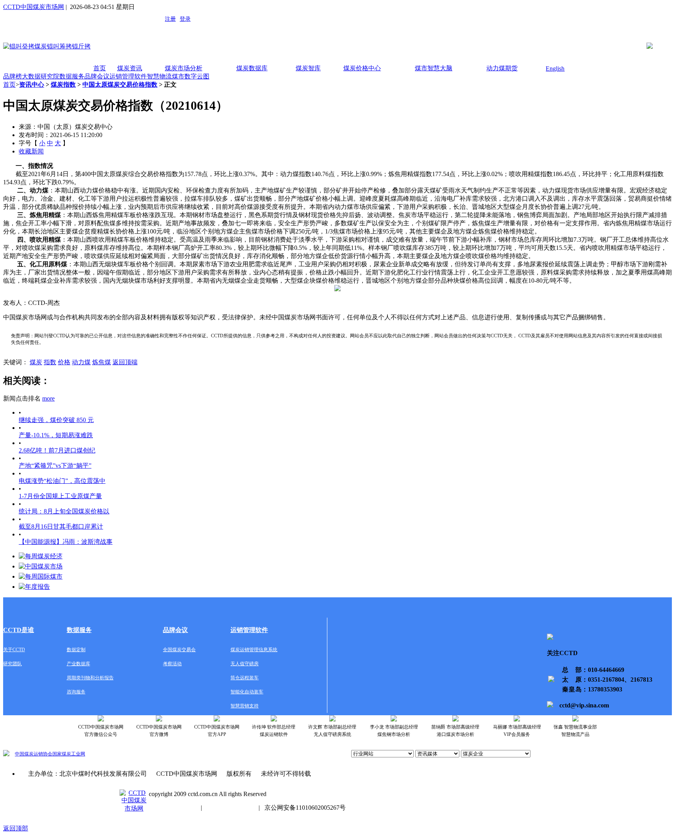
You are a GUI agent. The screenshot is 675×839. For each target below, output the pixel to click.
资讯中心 (31, 84)
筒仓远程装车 (244, 677)
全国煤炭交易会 (179, 649)
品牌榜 (12, 76)
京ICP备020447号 (172, 807)
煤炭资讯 (129, 68)
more (48, 398)
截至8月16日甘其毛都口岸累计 (61, 526)
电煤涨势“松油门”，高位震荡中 (62, 480)
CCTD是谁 (18, 630)
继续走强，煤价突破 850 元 (56, 420)
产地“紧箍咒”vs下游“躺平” (55, 465)
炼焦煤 (101, 362)
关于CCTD (14, 649)
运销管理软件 (128, 76)
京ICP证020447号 (230, 807)
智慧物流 (159, 76)
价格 (64, 362)
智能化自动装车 (246, 692)
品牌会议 (96, 76)
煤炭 (36, 362)
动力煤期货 (502, 68)
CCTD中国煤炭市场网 (33, 7)
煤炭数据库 (252, 68)
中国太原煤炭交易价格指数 (119, 84)
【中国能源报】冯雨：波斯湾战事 (65, 541)
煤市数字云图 (190, 76)
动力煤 (81, 362)
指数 (50, 362)
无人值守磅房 (244, 663)
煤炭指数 (63, 84)
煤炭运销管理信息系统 (253, 649)
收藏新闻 (31, 151)
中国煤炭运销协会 (33, 754)
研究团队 (12, 663)
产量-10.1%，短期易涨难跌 (56, 435)
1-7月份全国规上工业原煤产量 (60, 496)
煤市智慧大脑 (433, 68)
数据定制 (76, 649)
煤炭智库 (308, 68)
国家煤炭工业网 (68, 754)
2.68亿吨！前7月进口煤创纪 (57, 450)
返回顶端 (125, 362)
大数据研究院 (40, 76)
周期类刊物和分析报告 (90, 677)
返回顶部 (15, 828)
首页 (99, 68)
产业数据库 (78, 663)
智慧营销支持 (244, 706)
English (555, 68)
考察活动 (172, 663)
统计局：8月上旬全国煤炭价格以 (64, 511)
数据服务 (71, 76)
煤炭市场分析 (183, 68)
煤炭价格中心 (362, 68)
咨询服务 (76, 692)
